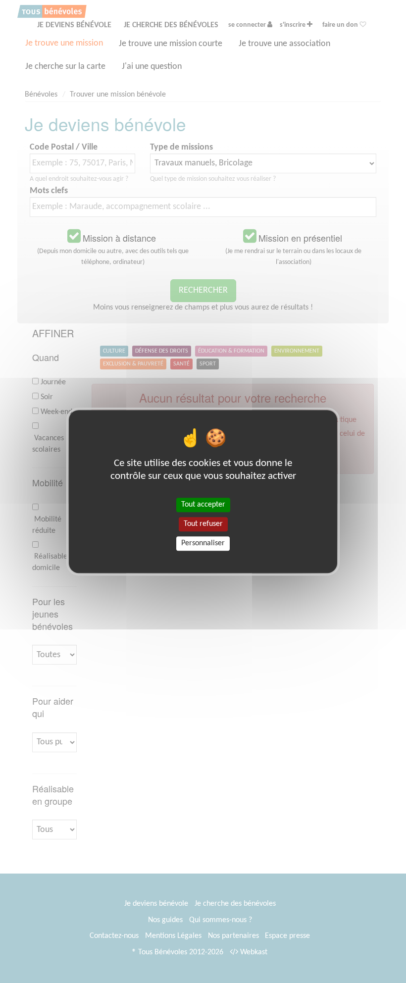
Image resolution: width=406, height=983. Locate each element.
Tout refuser (203, 524)
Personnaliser (203, 543)
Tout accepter (203, 505)
